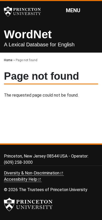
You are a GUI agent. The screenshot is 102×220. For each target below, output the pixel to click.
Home (8, 60)
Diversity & (31, 173)
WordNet (28, 34)
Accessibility (20, 179)
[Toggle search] (95, 10)
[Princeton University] (25, 11)
